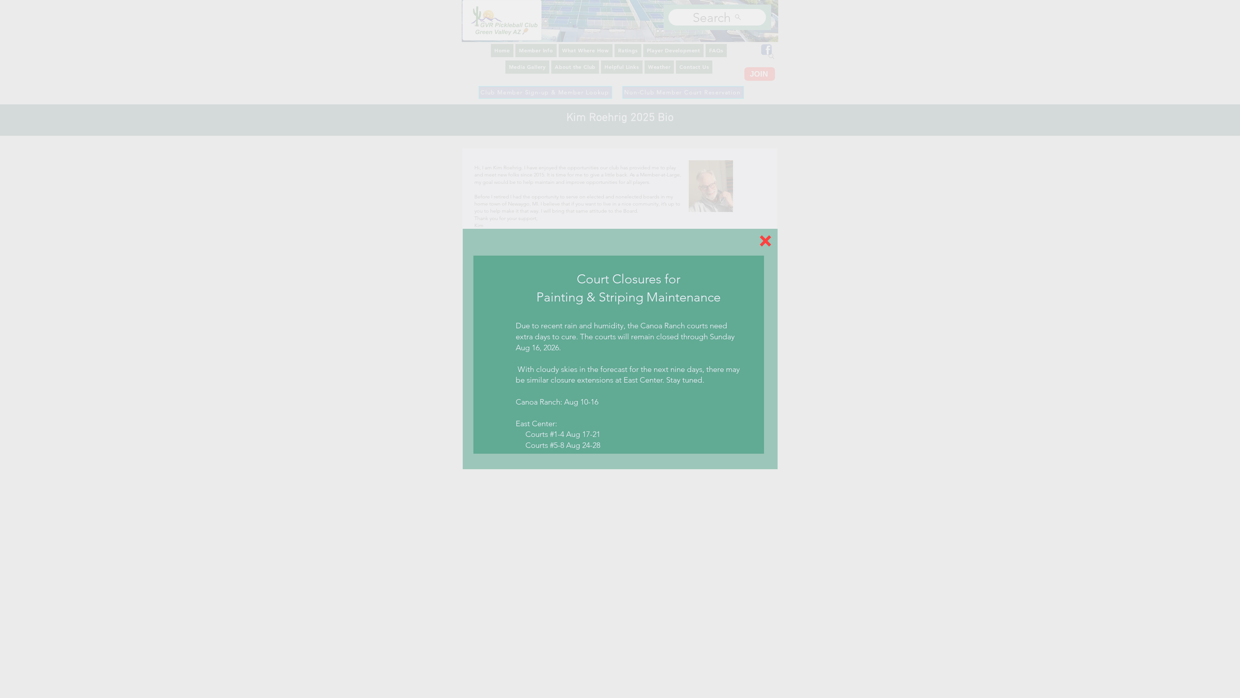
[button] (765, 241)
